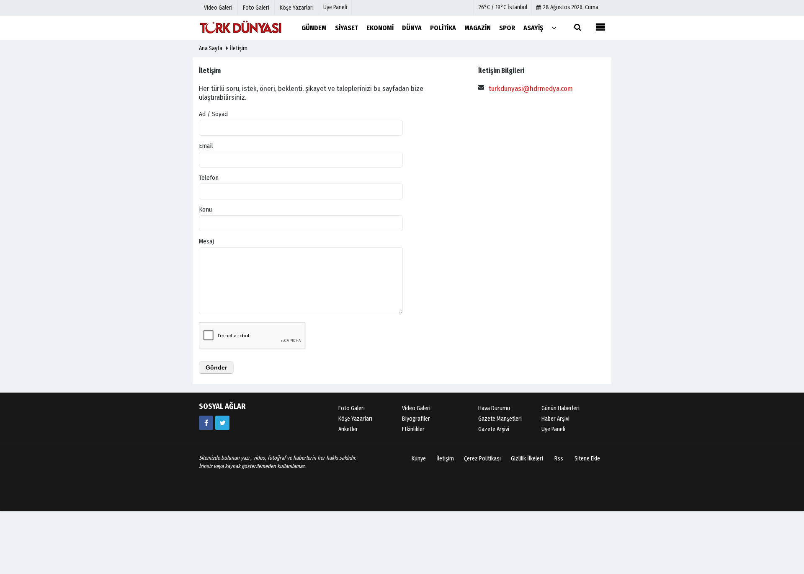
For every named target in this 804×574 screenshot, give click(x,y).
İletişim (238, 48)
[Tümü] (554, 27)
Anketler (348, 429)
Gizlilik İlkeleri (527, 458)
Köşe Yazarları (355, 418)
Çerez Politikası (482, 458)
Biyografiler (416, 418)
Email (206, 146)
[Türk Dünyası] (241, 27)
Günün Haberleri (560, 408)
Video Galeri (416, 408)
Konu (205, 209)
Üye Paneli (335, 7)
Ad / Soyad (213, 114)
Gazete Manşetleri (500, 418)
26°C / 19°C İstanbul (503, 7)
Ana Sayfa (210, 48)
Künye (419, 458)
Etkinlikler (413, 429)
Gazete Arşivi (493, 429)
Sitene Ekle (587, 458)
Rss (558, 458)
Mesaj (206, 241)
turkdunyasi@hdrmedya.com (531, 88)
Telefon (209, 177)
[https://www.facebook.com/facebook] (206, 423)
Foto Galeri (351, 408)
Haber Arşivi (555, 418)
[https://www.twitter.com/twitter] (222, 423)
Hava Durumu (494, 408)
